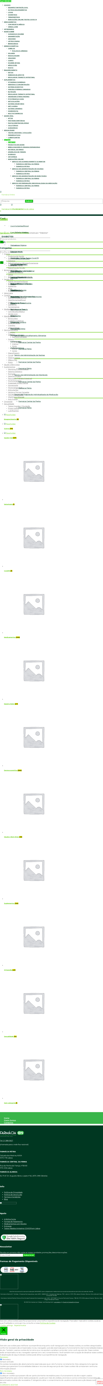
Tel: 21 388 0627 (6, 1141)
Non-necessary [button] (6, 1371)
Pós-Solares (17, 342)
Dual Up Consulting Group (71, 1302)
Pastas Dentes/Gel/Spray (18, 282)
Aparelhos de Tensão (16, 268)
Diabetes (11, 261)
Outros (26, 233)
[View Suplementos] (53, 870)
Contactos (8, 1123)
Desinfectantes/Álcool (17, 300)
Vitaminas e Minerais (16, 397)
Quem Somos (10, 1120)
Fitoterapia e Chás (15, 388)
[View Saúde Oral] (53, 433)
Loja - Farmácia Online (14, 233)
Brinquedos (13, 319)
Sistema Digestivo (15, 372)
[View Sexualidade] (53, 1003)
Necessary (6, 1359)
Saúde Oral (8, 279)
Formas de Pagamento (13, 1222)
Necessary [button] (4, 1357)
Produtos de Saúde (16, 256)
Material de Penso (15, 265)
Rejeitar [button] (17, 1325)
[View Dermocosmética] (53, 737)
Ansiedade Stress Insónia (18, 383)
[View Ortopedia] (53, 936)
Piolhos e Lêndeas (19, 337)
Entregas (7, 1226)
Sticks (14, 346)
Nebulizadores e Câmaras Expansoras (23, 263)
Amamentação (14, 323)
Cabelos (11, 335)
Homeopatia (13, 385)
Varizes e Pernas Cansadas (18, 392)
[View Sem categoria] (53, 1069)
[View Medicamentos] (53, 604)
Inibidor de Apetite (15, 272)
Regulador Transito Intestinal (20, 277)
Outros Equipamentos (17, 298)
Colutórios (12, 284)
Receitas (4, 220)
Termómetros (13, 307)
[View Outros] (53, 424)
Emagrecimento (10, 270)
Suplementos (9, 367)
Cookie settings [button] (7, 1325)
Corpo (14, 351)
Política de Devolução (13, 1195)
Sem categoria (10, 1103)
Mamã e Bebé (9, 316)
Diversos (11, 259)
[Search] (1, 262)
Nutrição (11, 374)
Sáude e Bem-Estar (12, 365)
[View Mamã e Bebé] (53, 670)
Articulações (13, 390)
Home (2, 233)
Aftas (10, 289)
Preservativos (13, 408)
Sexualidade (9, 404)
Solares (11, 339)
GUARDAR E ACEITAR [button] (9, 1385)
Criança (15, 344)
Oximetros (12, 305)
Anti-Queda (13, 399)
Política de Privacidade (13, 1192)
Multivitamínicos (14, 381)
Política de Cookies (47, 1323)
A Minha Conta (10, 1219)
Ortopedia (8, 402)
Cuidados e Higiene (16, 321)
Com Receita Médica (16, 312)
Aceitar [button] (23, 1325)
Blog (6, 1199)
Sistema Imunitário (15, 395)
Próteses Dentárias (15, 291)
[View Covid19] (53, 537)
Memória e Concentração (18, 369)
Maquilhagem (13, 353)
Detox (10, 275)
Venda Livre (13, 314)
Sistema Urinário (14, 376)
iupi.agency (57, 1302)
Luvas (10, 302)
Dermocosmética (11, 330)
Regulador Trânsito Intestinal (20, 378)
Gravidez (11, 325)
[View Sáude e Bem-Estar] (53, 804)
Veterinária (8, 293)
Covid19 (7, 295)
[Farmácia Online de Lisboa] (7, 203)
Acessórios (12, 286)
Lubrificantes (13, 411)
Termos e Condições (12, 1197)
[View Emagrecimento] (53, 415)
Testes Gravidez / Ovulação (19, 406)
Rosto (14, 349)
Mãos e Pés (12, 360)
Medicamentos (10, 309)
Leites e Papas (13, 328)
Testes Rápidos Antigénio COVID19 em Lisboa (22, 1228)
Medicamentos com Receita (15, 1224)
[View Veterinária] (53, 471)
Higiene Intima (14, 358)
